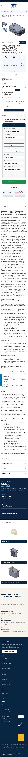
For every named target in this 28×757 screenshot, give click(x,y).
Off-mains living (5, 695)
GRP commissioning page (18, 453)
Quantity (4, 115)
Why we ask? (21, 101)
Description (5, 206)
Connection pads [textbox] (8, 160)
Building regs (5, 693)
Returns (3, 677)
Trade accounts (5, 709)
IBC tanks (4, 661)
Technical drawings (6, 682)
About (3, 704)
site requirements (9, 121)
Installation (4, 679)
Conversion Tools (6, 711)
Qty (19, 103)
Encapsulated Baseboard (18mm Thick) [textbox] (11, 141)
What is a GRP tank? (7, 463)
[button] (1, 5)
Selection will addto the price (12, 174)
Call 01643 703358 (18, 1)
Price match (20, 197)
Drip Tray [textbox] (6, 154)
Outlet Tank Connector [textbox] (9, 166)
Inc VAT (23, 89)
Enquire (9, 197)
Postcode (5, 103)
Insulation (5, 83)
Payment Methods (6, 684)
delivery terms (22, 119)
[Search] (26, 11)
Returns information (7, 473)
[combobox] (14, 11)
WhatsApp (9, 1)
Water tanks (4, 658)
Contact (3, 706)
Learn (11, 192)
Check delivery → (14, 110)
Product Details (6, 458)
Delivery (4, 468)
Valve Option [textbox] (7, 134)
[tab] (4, 24)
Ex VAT (17, 89)
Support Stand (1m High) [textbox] (10, 148)
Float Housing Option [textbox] (9, 128)
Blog (3, 698)
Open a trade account (9, 651)
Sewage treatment (6, 668)
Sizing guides (5, 690)
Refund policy (19, 753)
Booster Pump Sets (6, 663)
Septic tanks (5, 666)
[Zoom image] (23, 37)
